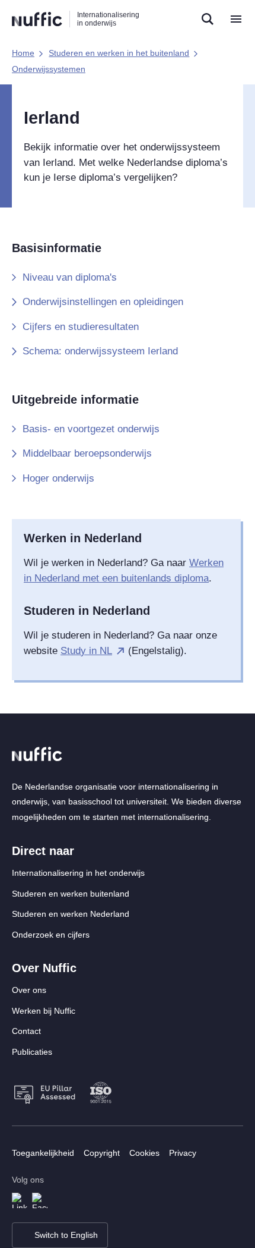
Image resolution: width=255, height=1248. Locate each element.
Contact (26, 1031)
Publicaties (32, 1052)
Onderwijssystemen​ (48, 69)
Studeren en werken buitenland (70, 893)
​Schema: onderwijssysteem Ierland (100, 351)
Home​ (23, 53)
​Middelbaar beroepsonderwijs (87, 453)
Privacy (182, 1153)
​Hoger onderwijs (58, 478)
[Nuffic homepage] (37, 19)
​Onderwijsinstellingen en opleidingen (103, 301)
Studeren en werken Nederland (70, 914)
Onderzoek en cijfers (51, 934)
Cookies (144, 1153)
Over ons (29, 990)
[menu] (236, 19)
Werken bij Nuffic (43, 1011)
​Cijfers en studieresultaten (81, 326)
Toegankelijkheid (43, 1153)
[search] (207, 19)
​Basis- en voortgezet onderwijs (91, 429)
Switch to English (66, 1235)
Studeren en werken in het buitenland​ (119, 53)
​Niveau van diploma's (70, 277)
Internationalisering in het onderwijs (78, 873)
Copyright (102, 1153)
